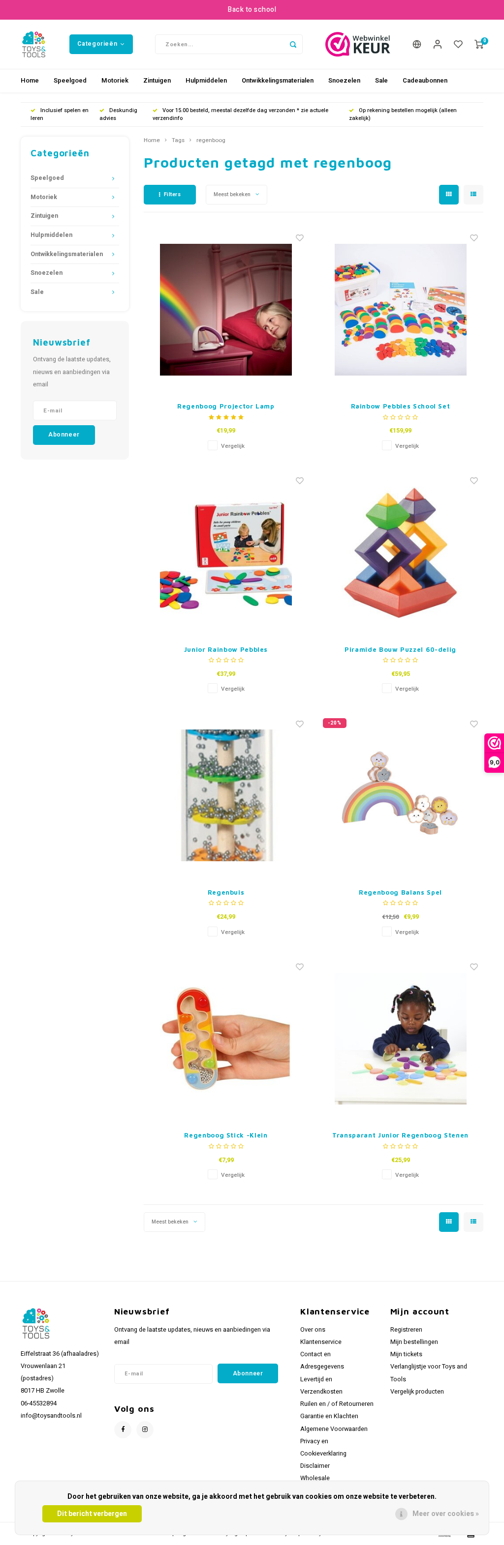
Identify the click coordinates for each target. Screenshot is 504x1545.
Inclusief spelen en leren (60, 114)
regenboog (210, 141)
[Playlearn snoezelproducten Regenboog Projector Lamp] (226, 309)
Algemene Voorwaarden (334, 1429)
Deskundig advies (118, 114)
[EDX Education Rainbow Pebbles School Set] (400, 309)
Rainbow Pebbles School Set (400, 406)
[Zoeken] (293, 44)
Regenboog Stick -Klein (225, 1135)
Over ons (312, 1329)
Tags (178, 141)
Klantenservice (321, 1342)
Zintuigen (157, 80)
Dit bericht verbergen (92, 1514)
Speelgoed (70, 80)
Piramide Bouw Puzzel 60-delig (400, 649)
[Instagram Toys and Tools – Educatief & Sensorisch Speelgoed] (145, 1429)
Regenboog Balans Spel (400, 892)
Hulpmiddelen (206, 80)
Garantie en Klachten (329, 1416)
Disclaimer (315, 1465)
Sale (381, 80)
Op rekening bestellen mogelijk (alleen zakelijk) (403, 114)
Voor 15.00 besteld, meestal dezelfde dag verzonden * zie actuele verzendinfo (240, 114)
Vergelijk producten (417, 1391)
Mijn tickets (406, 1354)
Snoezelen (344, 80)
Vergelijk (233, 446)
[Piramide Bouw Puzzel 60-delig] (400, 552)
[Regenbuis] (226, 795)
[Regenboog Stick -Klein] (226, 1038)
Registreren (406, 1329)
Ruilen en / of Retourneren (337, 1403)
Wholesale (315, 1478)
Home (30, 80)
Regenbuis (226, 892)
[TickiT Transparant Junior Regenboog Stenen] (400, 1038)
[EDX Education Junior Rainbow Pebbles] (226, 552)
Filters (172, 194)
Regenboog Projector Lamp (226, 406)
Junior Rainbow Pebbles (226, 649)
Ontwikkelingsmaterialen (278, 80)
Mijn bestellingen (414, 1342)
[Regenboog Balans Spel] (400, 795)
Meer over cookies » (445, 1514)
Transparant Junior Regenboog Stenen (400, 1135)
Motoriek (114, 80)
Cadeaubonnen (425, 80)
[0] (478, 44)
